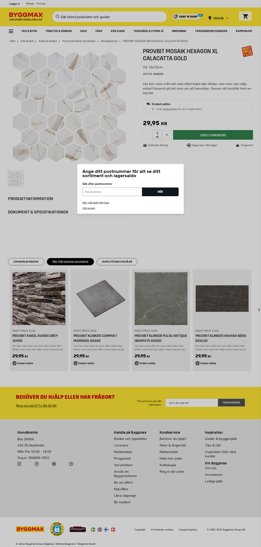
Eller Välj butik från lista (95, 202)
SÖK (160, 192)
